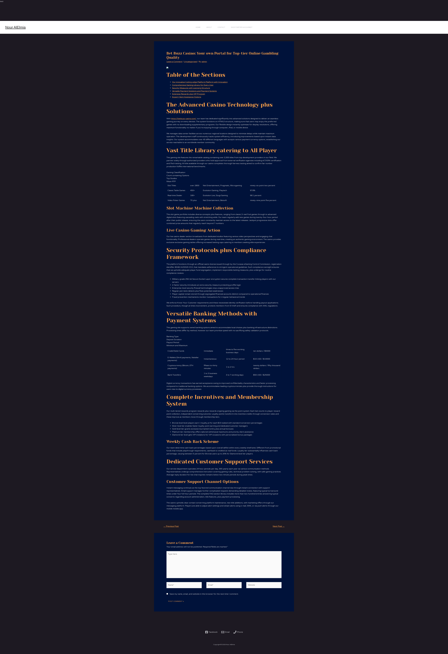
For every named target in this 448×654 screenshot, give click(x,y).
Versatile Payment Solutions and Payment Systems (194, 91)
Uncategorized (190, 61)
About (209, 27)
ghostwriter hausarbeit (241, 27)
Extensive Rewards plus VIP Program (188, 94)
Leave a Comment (174, 61)
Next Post (279, 526)
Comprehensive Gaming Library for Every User (193, 85)
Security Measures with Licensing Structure (191, 88)
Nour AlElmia (15, 27)
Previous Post (171, 526)
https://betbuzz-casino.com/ (183, 118)
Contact (221, 27)
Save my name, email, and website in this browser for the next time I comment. (204, 594)
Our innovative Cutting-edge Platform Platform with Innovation (200, 82)
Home (198, 27)
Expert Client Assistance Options (186, 97)
